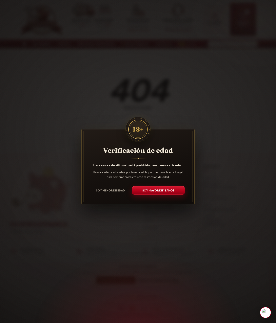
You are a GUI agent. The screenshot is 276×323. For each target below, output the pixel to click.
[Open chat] (265, 312)
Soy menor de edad (110, 190)
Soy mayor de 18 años (158, 190)
